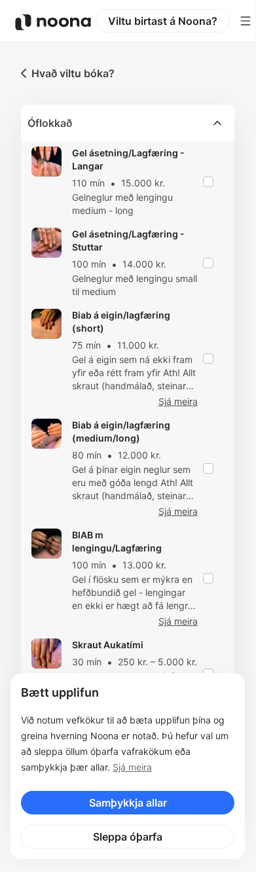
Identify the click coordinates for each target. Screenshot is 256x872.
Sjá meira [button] (178, 401)
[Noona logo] (53, 22)
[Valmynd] (245, 20)
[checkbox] (208, 182)
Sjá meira (132, 767)
